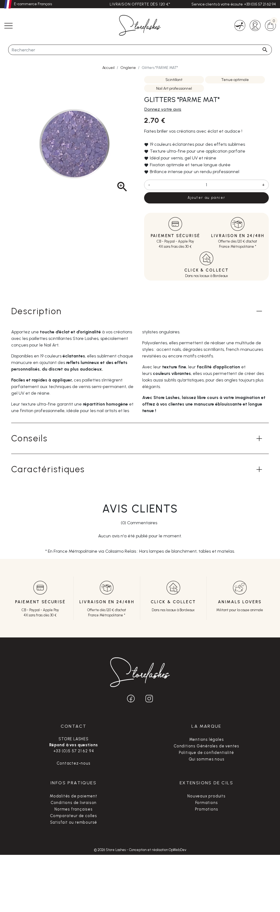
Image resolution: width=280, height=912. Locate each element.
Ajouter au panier (207, 198)
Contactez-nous (73, 763)
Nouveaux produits (206, 796)
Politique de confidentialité (206, 752)
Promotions (206, 809)
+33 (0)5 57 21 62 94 (260, 4)
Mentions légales (206, 739)
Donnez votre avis (162, 109)
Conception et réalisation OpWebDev (157, 850)
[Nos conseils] (239, 25)
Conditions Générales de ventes (206, 746)
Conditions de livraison (74, 802)
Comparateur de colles (73, 815)
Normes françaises (73, 809)
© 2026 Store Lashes (110, 850)
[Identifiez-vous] (255, 25)
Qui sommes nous (206, 759)
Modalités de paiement (73, 796)
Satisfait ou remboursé (73, 822)
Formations (206, 802)
